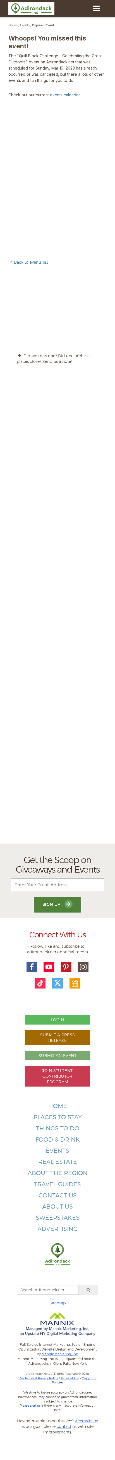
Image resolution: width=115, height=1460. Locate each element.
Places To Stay (57, 1117)
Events (25, 25)
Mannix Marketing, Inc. (60, 1354)
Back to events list (31, 262)
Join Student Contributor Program (57, 1076)
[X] (57, 983)
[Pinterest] (66, 967)
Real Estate (57, 1161)
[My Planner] (75, 983)
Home (13, 25)
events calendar (65, 94)
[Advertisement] (57, 609)
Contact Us (58, 1195)
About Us (57, 1206)
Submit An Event (57, 1055)
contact (64, 1426)
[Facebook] (32, 967)
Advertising (57, 1228)
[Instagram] (83, 967)
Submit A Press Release (57, 1037)
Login (57, 1019)
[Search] (88, 1290)
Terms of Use (70, 1378)
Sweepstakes (58, 1217)
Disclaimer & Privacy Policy (38, 1378)
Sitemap (57, 1303)
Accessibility (86, 1420)
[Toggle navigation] (96, 8)
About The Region (58, 1173)
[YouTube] (49, 967)
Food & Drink (57, 1139)
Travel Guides (57, 1184)
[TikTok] (40, 983)
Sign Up (52, 904)
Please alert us (30, 1405)
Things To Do (57, 1128)
